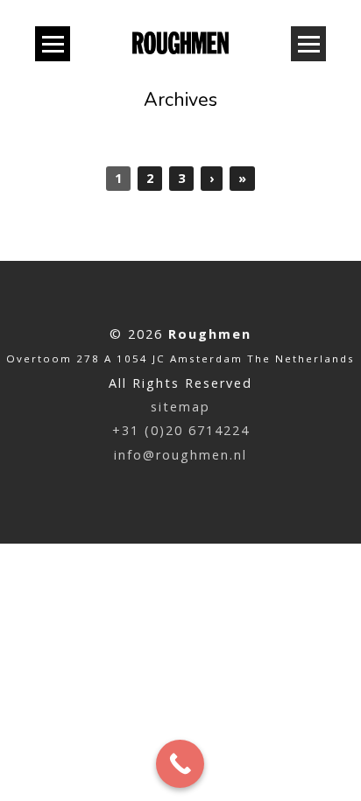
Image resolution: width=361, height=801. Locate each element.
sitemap (180, 406)
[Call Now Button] (180, 764)
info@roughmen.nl (180, 454)
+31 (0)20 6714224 (181, 430)
